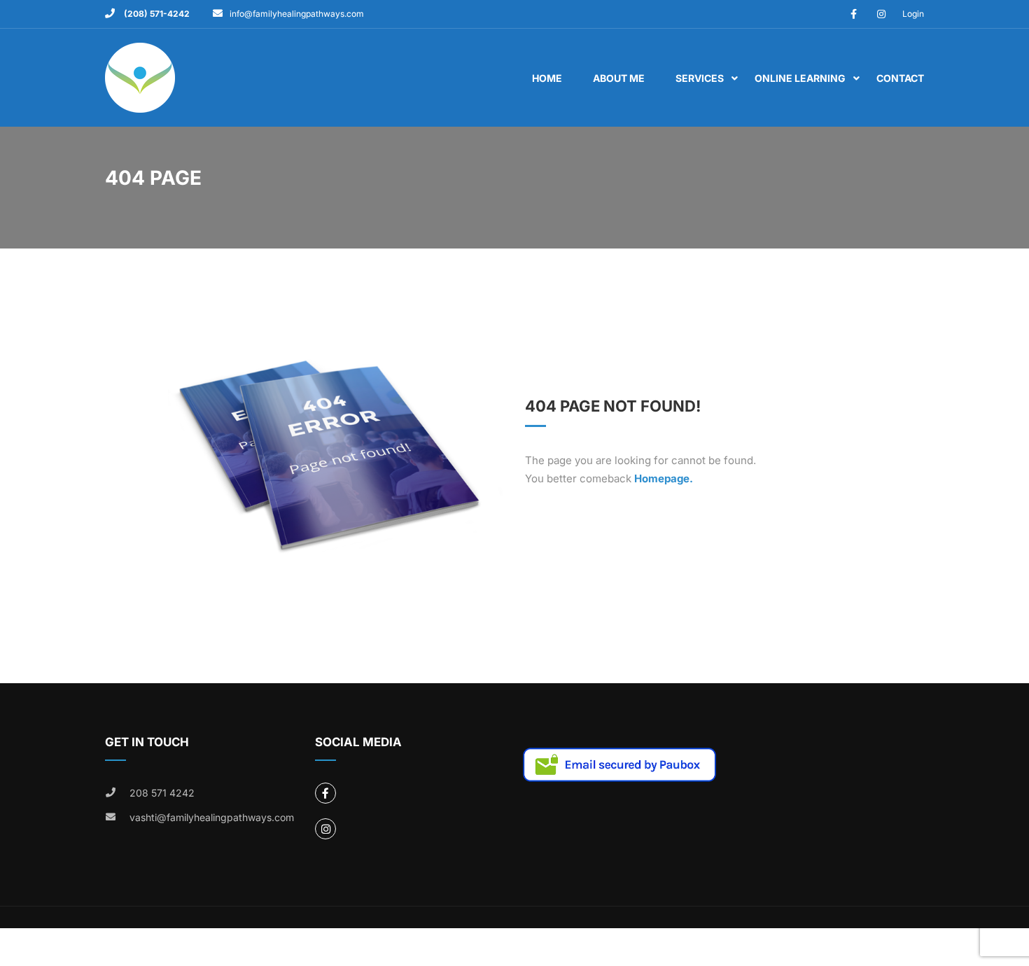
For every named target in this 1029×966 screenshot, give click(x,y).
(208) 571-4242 (156, 13)
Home (547, 78)
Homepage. (663, 478)
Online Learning (800, 78)
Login (913, 13)
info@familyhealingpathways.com (297, 13)
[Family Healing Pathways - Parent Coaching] (159, 85)
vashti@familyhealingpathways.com (212, 817)
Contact (900, 78)
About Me (619, 78)
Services (700, 78)
